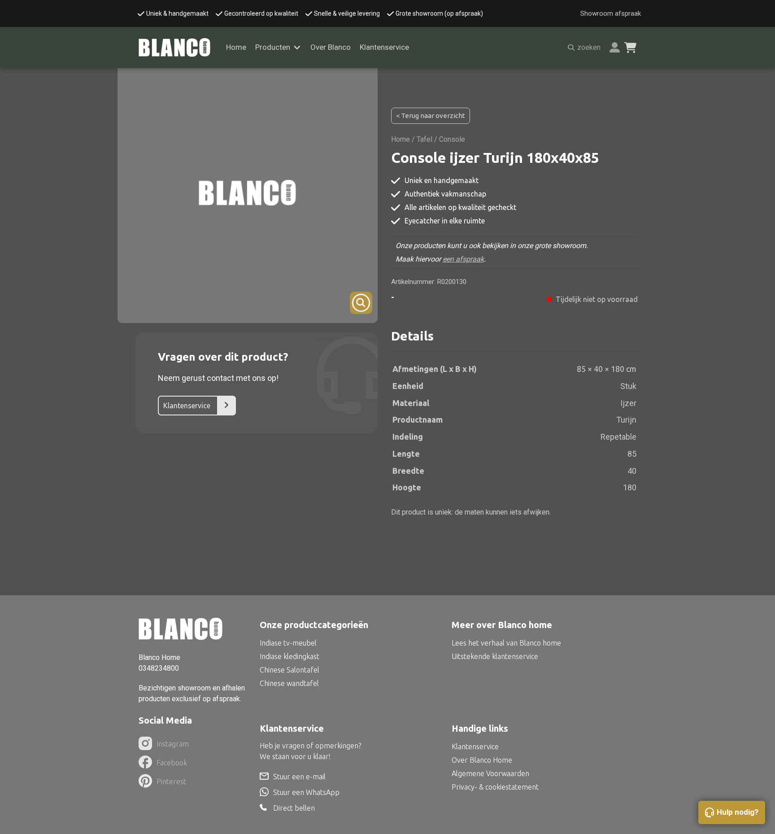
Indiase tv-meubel (288, 643)
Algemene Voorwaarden (490, 773)
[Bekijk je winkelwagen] (630, 47)
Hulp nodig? (737, 812)
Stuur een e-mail (299, 777)
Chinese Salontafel (289, 670)
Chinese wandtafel (289, 683)
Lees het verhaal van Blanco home (506, 643)
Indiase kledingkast (289, 656)
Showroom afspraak (610, 13)
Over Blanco (330, 47)
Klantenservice (384, 47)
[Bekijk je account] (615, 47)
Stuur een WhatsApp (306, 792)
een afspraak (463, 259)
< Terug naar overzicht (430, 115)
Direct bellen (294, 808)
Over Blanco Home (482, 760)
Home (236, 47)
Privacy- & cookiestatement (495, 787)
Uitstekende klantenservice (495, 656)
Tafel (424, 139)
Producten (272, 47)
